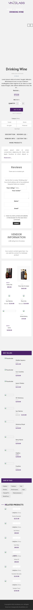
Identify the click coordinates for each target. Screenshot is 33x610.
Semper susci (16, 588)
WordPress (6, 496)
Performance (14, 489)
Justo (9, 328)
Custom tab (21, 138)
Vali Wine (16, 545)
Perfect (5, 489)
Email (16, 208)
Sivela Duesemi (16, 516)
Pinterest (24, 125)
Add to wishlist (17, 113)
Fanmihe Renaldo (16, 574)
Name (16, 201)
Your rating (11, 188)
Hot (21, 486)
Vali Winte (16, 530)
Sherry (19, 9)
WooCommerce (17, 493)
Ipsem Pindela (20, 383)
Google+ (9, 125)
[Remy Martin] (9, 441)
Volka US (16, 559)
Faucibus (18, 466)
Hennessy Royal (20, 424)
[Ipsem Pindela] (9, 385)
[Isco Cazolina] (9, 373)
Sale (23, 489)
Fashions (13, 486)
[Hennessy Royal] (9, 426)
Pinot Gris (23, 301)
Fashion (5, 486)
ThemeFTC (6, 493)
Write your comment (17, 73)
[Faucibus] (9, 467)
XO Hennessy (19, 398)
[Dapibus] (9, 454)
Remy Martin (19, 440)
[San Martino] (9, 412)
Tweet (9, 122)
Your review (16, 191)
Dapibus (18, 453)
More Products (15, 142)
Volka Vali (9, 284)
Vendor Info (10, 138)
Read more (15, 90)
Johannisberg (23, 316)
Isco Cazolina (20, 372)
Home (9, 9)
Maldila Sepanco (20, 360)
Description (10, 134)
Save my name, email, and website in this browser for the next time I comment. (17, 218)
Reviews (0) (21, 134)
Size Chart (17, 129)
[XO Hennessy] (9, 399)
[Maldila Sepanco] (9, 362)
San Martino (9, 301)
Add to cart (17, 109)
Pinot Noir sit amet (23, 286)
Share (24, 122)
